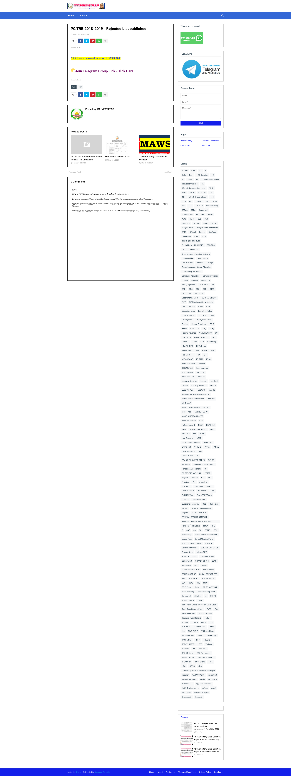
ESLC (212, 324)
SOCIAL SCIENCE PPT (191, 570)
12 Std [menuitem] (81, 15)
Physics (185, 478)
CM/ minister (187, 263)
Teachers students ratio (191, 618)
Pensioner (186, 464)
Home (151, 772)
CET (183, 250)
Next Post (168, 172)
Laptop (185, 386)
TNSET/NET (187, 640)
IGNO (208, 359)
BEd (199, 219)
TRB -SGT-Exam (188, 657)
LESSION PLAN (188, 390)
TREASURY (186, 662)
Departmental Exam (190, 298)
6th (190, 201)
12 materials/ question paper (194, 188)
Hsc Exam (186, 355)
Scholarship (187, 535)
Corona (185, 280)
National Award (188, 425)
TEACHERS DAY (188, 614)
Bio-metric (186, 223)
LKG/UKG (201, 390)
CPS (190, 289)
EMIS (212, 315)
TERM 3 (195, 622)
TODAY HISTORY (188, 644)
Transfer (185, 649)
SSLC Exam (186, 587)
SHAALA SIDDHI (202, 561)
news (184, 429)
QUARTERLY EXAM (204, 495)
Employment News (203, 320)
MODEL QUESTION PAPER (192, 416)
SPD (183, 578)
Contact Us (185, 145)
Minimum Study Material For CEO (195, 407)
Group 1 (185, 342)
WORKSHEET (187, 684)
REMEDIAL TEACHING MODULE (194, 517)
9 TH (190, 206)
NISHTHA (186, 434)
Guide (194, 342)
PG (205, 469)
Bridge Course (187, 228)
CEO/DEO (211, 245)
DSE (183, 307)
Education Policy (205, 311)
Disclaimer (206, 145)
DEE (189, 293)
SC (200, 530)
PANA (207, 447)
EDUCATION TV (188, 315)
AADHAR (199, 206)
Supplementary (188, 592)
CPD (184, 289)
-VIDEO (184, 171)
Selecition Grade (207, 557)
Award (210, 215)
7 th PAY (199, 201)
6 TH (184, 201)
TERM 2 (185, 622)
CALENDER (186, 236)
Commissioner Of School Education (196, 267)
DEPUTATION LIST (209, 298)
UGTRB (192, 666)
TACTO (213, 596)
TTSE (210, 662)
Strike (197, 587)
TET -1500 (186, 627)
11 (197, 179)
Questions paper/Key (190, 504)
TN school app (188, 635)
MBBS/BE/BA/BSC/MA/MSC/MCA (195, 394)
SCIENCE (208, 543)
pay (200, 451)
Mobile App (186, 412)
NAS (201, 421)
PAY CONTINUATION (190, 456)
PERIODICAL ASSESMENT (204, 464)
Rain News (214, 504)
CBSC (196, 236)
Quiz (204, 504)
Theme (78, 772)
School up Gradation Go (191, 543)
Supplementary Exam (206, 592)
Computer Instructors (190, 276)
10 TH (189, 179)
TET (211, 622)
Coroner (194, 280)
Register (185, 513)
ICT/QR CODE (187, 359)
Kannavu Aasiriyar (189, 381)
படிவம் (213, 688)
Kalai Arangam (188, 377)
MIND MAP (186, 403)
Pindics (195, 478)
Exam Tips (194, 329)
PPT (210, 478)
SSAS (191, 583)
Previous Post (75, 172)
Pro (194, 482)
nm (194, 434)
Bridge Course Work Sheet (207, 228)
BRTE (184, 232)
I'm (199, 355)
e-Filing (192, 307)
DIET (184, 302)
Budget (202, 232)
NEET (200, 425)
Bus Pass (212, 232)
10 (183, 179)
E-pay (200, 307)
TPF (200, 644)
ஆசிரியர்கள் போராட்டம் (190, 688)
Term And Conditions (210, 141)
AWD (184, 219)
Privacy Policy (186, 141)
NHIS (212, 429)
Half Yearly (211, 342)
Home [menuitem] (70, 15)
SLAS (214, 561)
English (185, 324)
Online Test (186, 447)
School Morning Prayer (204, 539)
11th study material (190, 184)
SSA (183, 583)
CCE (204, 236)
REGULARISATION (199, 513)
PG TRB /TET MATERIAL (191, 473)
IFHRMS (199, 359)
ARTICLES (200, 215)
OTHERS (197, 447)
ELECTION (202, 315)
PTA (212, 491)
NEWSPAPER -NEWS (198, 429)
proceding (203, 482)
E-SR (208, 307)
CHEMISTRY (194, 250)
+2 (200, 171)
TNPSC (200, 635)
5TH (212, 197)
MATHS (212, 390)
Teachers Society (205, 614)
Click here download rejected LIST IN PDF (95, 58)
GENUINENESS (205, 333)
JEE (197, 372)
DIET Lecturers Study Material (201, 302)
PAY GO (211, 460)
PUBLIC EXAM (187, 495)
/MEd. (193, 171)
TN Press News (207, 631)
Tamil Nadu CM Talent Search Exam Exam (199, 605)
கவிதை (205, 688)
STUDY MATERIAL (210, 587)
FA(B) (211, 329)
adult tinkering (212, 206)
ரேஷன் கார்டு (186, 697)
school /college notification (206, 535)
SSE (198, 583)
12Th (184, 193)
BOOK (214, 223)
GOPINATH (186, 337)
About (160, 772)
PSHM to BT (202, 491)
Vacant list (212, 675)
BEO (206, 219)
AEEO (193, 210)
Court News (203, 285)
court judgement (188, 285)
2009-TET (202, 193)
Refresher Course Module (201, 508)
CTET (212, 289)
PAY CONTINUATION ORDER (193, 460)
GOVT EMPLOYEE (201, 337)
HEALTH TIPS (187, 346)
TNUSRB (206, 640)
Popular (184, 717)
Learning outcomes (199, 386)
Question (185, 500)
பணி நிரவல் (186, 692)
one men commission (191, 443)
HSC (212, 350)
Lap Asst (214, 381)
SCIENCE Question (189, 557)
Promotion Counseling (204, 486)
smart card (186, 565)
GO (216, 333)
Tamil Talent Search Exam (192, 609)
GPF (214, 337)
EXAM (184, 329)
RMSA (205, 526)
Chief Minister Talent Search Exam (196, 254)
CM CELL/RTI (202, 258)
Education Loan (188, 311)
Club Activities (188, 258)
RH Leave (196, 526)
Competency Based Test (191, 272)
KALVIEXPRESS (105, 109)
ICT (205, 355)
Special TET (193, 578)
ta (206, 596)
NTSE (199, 438)
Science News (187, 552)
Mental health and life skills (193, 399)
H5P (202, 342)
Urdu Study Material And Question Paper (198, 671)
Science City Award (189, 548)
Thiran (211, 627)
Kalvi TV (201, 377)
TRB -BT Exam (187, 653)
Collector (199, 263)
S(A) (188, 530)
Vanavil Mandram (189, 679)
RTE (213, 526)
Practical (185, 482)
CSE (204, 289)
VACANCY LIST (198, 675)
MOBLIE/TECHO (201, 412)
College (210, 263)
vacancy (185, 675)
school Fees (187, 539)
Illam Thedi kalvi (188, 364)
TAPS (209, 609)
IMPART (202, 364)
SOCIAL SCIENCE (189, 574)
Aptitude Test (187, 215)
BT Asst (193, 232)
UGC (184, 666)
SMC (196, 565)
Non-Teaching (187, 438)
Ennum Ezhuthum (198, 324)
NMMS (202, 434)
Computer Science (210, 276)
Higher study (187, 350)
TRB (75, 34)
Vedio (202, 679)
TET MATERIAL (200, 627)
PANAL (216, 447)
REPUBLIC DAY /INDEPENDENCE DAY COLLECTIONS (197, 521)
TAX (216, 609)
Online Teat (207, 443)
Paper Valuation (188, 451)
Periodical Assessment (191, 469)
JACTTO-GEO (187, 372)
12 (202, 184)
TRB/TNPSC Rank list (206, 657)
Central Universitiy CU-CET (192, 245)
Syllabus (197, 596)
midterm (211, 399)
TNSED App (211, 635)
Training (209, 644)
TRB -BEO (202, 649)
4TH (183, 197)
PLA (203, 478)
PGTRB (207, 473)
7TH (207, 201)
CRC (197, 289)
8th (183, 206)
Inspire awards (202, 368)
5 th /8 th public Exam (198, 197)
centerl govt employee (191, 241)
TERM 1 (207, 618)
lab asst (204, 381)
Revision (185, 526)
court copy (205, 280)
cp (213, 285)
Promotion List (188, 491)
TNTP (197, 640)
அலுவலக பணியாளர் (203, 684)
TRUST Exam (199, 662)
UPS (200, 666)
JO (204, 372)
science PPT (202, 552)
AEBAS (184, 210)
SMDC (204, 565)
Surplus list (186, 596)
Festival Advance (189, 333)
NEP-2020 (210, 425)
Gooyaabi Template (102, 772)
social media (208, 570)
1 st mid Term (187, 175)
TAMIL (200, 600)
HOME (204, 350)
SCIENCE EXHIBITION (210, 548)
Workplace (212, 679)
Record (184, 508)
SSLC (205, 583)
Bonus (205, 223)
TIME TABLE (193, 631)
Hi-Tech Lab (201, 346)
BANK (191, 219)
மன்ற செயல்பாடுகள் (201, 692)
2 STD (192, 193)
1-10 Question (202, 175)
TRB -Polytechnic (203, 653)
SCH (215, 530)
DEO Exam (199, 293)
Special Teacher (208, 578)
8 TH (215, 201)
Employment (187, 320)
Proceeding (186, 486)
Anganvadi (203, 210)
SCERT (207, 530)
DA (183, 293)
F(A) (204, 329)
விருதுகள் (198, 697)
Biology (197, 223)
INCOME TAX (187, 368)
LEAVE (213, 386)
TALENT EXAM (188, 600)
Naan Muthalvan (189, 421)
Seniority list (187, 561)
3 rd (210, 193)
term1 (203, 622)
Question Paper (199, 500)
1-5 (212, 175)
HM (197, 350)
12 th (211, 188)
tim (183, 631)
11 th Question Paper (210, 179)
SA (194, 530)
